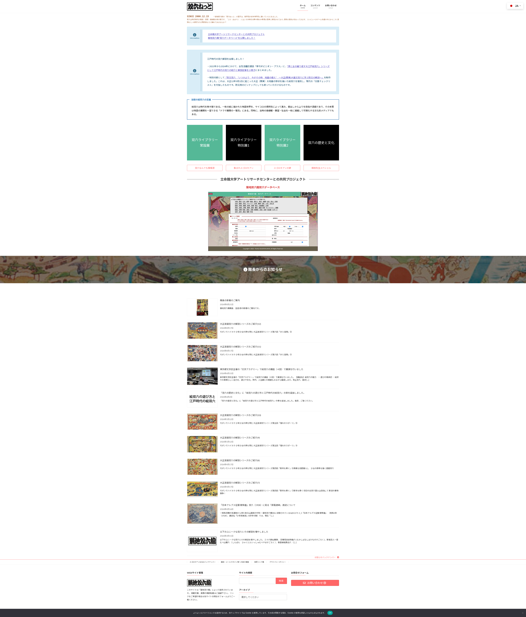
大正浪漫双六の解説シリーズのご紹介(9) (240, 437)
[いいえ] (522, 613)
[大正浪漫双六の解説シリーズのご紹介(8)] (202, 467)
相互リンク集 (259, 562)
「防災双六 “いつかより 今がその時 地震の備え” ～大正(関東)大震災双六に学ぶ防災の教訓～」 (274, 77)
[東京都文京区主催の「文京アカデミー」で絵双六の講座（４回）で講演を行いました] (202, 376)
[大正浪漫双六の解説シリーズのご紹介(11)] (202, 353)
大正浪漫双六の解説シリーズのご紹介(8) (240, 460)
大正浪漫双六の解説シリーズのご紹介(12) (240, 324)
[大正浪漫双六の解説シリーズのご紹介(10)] (202, 421)
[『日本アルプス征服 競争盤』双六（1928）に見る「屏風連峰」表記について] (202, 513)
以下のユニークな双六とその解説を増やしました (244, 531)
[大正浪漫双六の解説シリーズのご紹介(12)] (202, 330)
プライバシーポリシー (277, 562)
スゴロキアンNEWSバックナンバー (203, 562)
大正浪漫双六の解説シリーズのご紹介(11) (240, 346)
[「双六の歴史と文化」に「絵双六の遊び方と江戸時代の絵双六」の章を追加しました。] (202, 399)
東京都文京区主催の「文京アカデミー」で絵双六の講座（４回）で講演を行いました (261, 369)
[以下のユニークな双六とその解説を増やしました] (202, 541)
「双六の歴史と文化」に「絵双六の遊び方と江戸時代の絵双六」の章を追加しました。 (262, 392)
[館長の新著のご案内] (202, 308)
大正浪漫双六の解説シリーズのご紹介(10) (240, 415)
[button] (205, 168)
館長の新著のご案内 (230, 300)
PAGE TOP (512, 596)
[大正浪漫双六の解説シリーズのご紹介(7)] (202, 489)
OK (330, 613)
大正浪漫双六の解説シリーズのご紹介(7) (240, 482)
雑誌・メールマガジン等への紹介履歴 (235, 562)
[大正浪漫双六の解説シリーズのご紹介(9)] (202, 444)
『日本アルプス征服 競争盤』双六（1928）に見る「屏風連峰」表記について (257, 505)
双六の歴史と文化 (321, 143)
